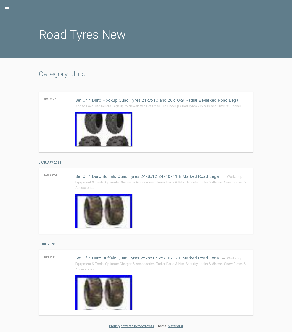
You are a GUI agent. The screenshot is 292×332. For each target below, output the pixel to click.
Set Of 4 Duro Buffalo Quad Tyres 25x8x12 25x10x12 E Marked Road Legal (147, 258)
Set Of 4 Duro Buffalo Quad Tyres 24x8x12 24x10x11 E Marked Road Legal (147, 176)
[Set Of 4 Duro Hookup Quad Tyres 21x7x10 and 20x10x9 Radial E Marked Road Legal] (103, 129)
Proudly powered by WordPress (131, 326)
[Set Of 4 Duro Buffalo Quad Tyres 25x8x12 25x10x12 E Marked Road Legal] (103, 292)
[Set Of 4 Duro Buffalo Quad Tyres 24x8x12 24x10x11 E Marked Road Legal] (103, 211)
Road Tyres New (82, 34)
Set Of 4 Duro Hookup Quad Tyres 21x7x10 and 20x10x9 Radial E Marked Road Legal (157, 100)
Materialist (175, 326)
